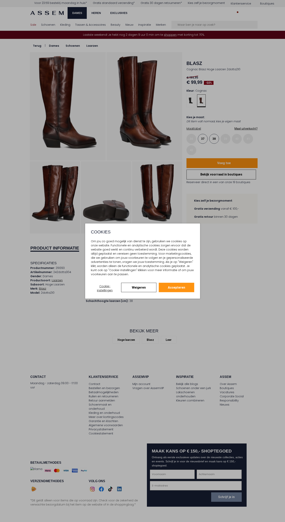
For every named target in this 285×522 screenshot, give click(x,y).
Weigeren (139, 287)
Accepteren (176, 287)
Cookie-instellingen (105, 288)
